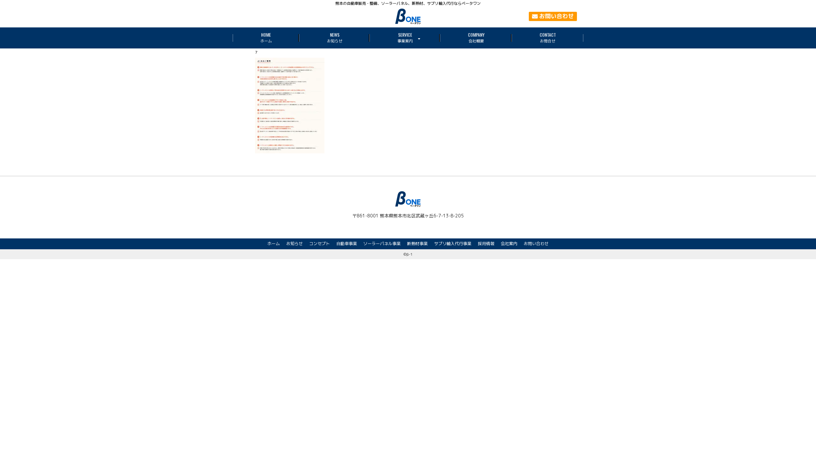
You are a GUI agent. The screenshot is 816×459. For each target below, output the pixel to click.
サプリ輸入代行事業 (452, 243)
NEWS (334, 37)
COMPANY (476, 37)
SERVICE (405, 37)
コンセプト (319, 243)
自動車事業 (346, 243)
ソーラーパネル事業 (382, 243)
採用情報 (486, 243)
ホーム (273, 243)
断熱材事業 (417, 243)
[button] (553, 16)
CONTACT (548, 37)
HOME (266, 37)
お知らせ (294, 243)
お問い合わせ (536, 243)
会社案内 (509, 243)
